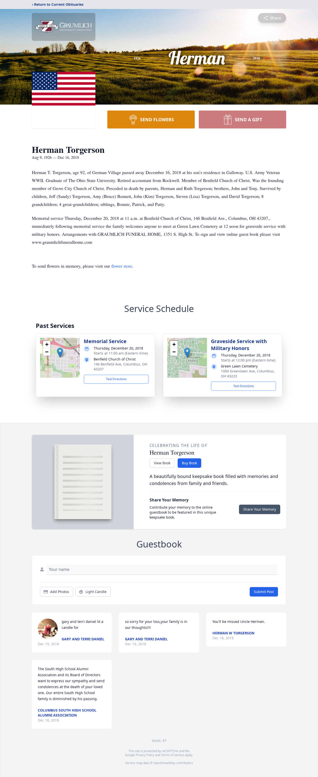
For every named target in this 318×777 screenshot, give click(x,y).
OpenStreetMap (164, 763)
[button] (60, 353)
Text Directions (116, 379)
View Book (162, 463)
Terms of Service (172, 755)
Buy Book (189, 463)
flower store (121, 266)
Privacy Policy (145, 755)
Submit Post (264, 591)
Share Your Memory (259, 509)
